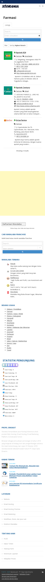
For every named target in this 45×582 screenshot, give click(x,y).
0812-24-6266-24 (22, 136)
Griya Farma (21, 120)
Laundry (9, 330)
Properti (9, 336)
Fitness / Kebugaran (14, 316)
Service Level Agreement (9, 576)
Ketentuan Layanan (11, 554)
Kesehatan (28, 56)
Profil (6, 539)
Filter (6, 45)
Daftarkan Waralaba (14, 224)
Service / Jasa (11, 343)
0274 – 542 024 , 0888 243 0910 (27, 64)
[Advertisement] (22, 193)
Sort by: (17, 45)
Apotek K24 (21, 52)
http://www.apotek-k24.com (26, 73)
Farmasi (19, 56)
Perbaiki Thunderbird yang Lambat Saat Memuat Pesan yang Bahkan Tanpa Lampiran (25, 475)
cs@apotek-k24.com (23, 71)
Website (7, 499)
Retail (26, 91)
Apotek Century (23, 87)
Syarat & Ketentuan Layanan (10, 574)
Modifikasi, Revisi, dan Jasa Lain (15, 519)
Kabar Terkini (8, 544)
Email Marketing (9, 514)
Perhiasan (10, 334)
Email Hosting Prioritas (12, 509)
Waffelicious (14, 278)
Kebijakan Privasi (10, 559)
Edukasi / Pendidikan (14, 309)
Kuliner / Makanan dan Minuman (18, 327)
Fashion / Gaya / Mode (15, 314)
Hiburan (9, 320)
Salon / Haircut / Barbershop (17, 341)
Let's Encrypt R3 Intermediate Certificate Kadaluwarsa (25, 484)
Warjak (12, 264)
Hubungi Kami (9, 549)
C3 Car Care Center (17, 271)
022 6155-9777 (21, 134)
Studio (9, 348)
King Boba (14, 292)
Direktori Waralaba (10, 524)
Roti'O (12, 285)
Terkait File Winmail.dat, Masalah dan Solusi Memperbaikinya (24, 466)
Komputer (10, 325)
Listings (7, 25)
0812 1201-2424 (22, 66)
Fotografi (10, 318)
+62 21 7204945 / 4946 (24, 99)
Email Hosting (9, 504)
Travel (9, 350)
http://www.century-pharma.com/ (28, 106)
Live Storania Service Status (10, 579)
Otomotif (10, 332)
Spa (8, 346)
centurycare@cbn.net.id (24, 104)
